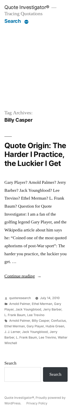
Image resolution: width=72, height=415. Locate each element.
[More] (26, 21)
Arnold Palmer (19, 304)
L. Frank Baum (14, 315)
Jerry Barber (52, 309)
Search (12, 21)
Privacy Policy (36, 403)
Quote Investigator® (26, 7)
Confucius (58, 321)
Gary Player (35, 326)
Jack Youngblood (28, 309)
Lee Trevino (35, 315)
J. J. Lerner (12, 332)
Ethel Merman (42, 304)
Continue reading (22, 276)
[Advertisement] (36, 62)
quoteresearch (20, 298)
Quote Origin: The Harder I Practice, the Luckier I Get (35, 154)
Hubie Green (55, 326)
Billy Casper (40, 321)
